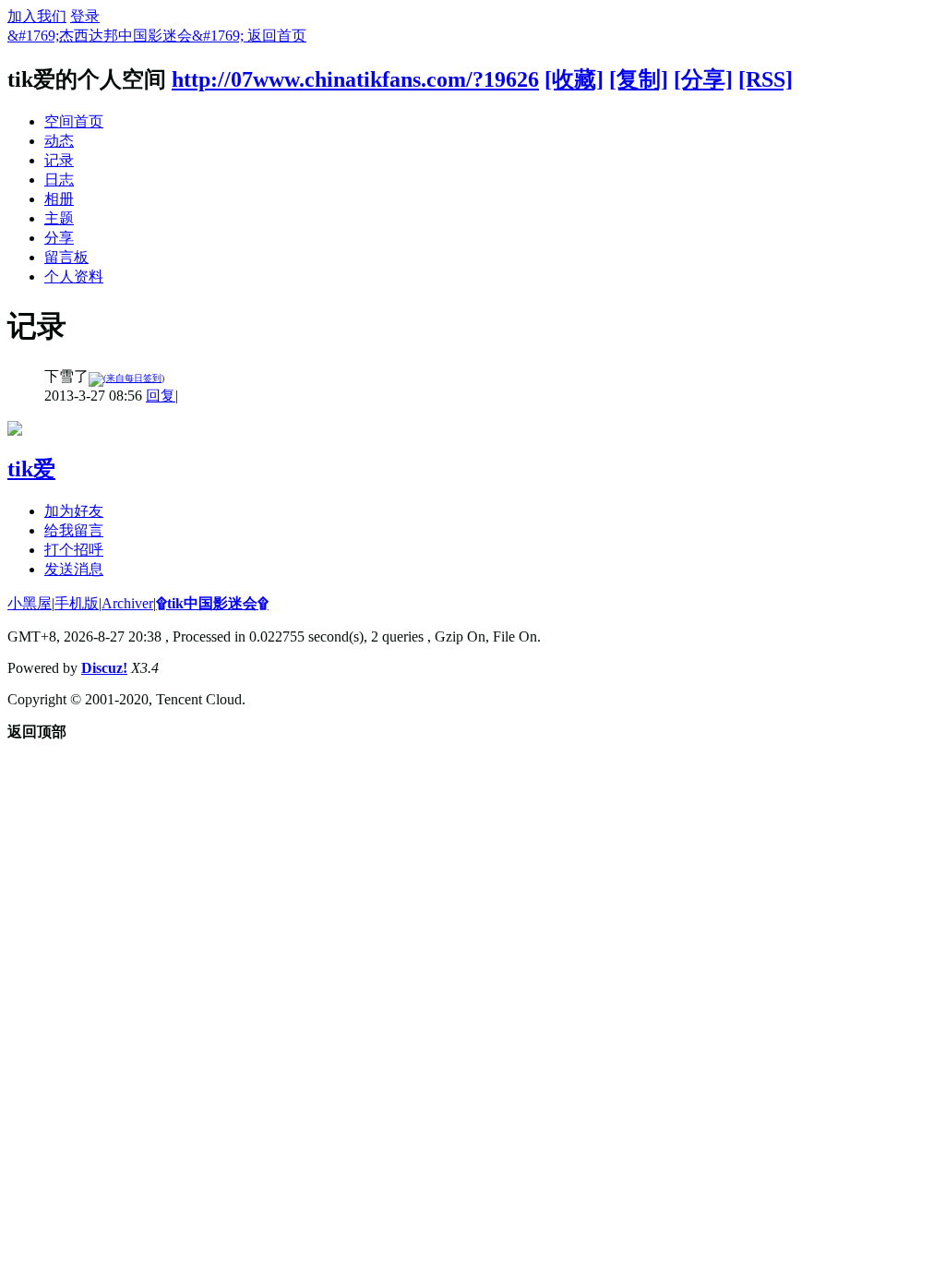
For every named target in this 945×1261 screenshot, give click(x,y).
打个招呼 (73, 550)
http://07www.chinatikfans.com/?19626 (355, 79)
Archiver (127, 603)
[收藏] (574, 79)
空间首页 (73, 121)
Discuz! (104, 668)
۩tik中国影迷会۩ (212, 603)
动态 (59, 141)
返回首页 (276, 35)
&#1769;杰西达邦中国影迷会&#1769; (127, 35)
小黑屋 (29, 603)
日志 (59, 179)
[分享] (703, 79)
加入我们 (36, 16)
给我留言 (73, 530)
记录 (59, 160)
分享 (59, 238)
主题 (59, 218)
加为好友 (73, 511)
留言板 (66, 257)
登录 (85, 16)
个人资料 (73, 276)
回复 (160, 395)
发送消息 (73, 569)
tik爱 (31, 469)
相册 (59, 199)
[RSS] (765, 79)
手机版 (76, 603)
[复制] (638, 79)
